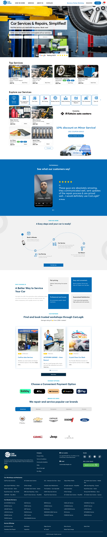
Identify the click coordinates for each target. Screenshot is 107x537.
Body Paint (87, 526)
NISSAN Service (8, 515)
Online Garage (27, 485)
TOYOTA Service (8, 518)
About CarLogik (41, 468)
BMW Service (47, 503)
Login (98, 3)
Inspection (26, 529)
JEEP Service (27, 509)
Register (89, 3)
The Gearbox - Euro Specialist (51, 488)
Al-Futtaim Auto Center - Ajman (32, 488)
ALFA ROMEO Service (9, 503)
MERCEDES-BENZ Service (50, 512)
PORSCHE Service (68, 515)
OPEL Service (27, 515)
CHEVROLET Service (89, 503)
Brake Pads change (69, 529)
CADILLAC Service (68, 503)
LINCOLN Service (8, 512)
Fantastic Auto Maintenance (51, 485)
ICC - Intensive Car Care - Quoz (52, 480)
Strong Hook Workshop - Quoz (92, 491)
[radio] (58, 55)
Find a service (61, 37)
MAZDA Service (28, 512)
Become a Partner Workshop (75, 3)
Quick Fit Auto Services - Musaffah (33, 494)
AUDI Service (27, 503)
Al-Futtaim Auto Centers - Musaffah (73, 494)
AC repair (46, 529)
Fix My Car (53, 265)
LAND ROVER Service (69, 509)
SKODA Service (88, 515)
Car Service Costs (8, 526)
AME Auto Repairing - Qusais (91, 485)
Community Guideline (42, 462)
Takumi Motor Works (69, 480)
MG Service (67, 512)
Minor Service (67, 526)
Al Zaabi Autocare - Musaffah (71, 485)
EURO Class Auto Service (50, 491)
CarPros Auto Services (9, 480)
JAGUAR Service (8, 509)
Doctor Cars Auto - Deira (10, 488)
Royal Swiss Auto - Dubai (90, 488)
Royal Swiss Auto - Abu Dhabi (11, 491)
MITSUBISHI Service (89, 512)
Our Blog (39, 471)
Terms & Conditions (41, 459)
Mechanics (26, 526)
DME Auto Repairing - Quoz (31, 491)
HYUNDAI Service (68, 506)
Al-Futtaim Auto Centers (30, 480)
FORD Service (27, 506)
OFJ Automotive (68, 488)
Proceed (49, 148)
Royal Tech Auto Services (50, 494)
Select (25, 123)
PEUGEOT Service (48, 515)
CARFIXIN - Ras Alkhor (10, 494)
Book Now (24, 82)
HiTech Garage (68, 491)
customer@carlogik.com (65, 464)
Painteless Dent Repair (10, 529)
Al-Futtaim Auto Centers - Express (92, 494)
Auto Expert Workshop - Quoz (11, 485)
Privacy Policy (40, 456)
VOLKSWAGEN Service (30, 518)
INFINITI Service (88, 506)
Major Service (47, 526)
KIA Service (47, 509)
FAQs (38, 465)
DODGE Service (8, 506)
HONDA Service (48, 506)
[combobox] (15, 37)
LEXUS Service (87, 509)
